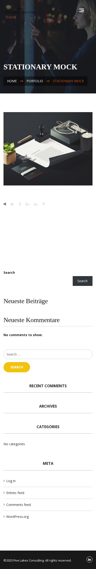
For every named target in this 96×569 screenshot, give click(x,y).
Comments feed (18, 504)
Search (9, 272)
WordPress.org (17, 516)
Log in (11, 481)
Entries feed (15, 493)
